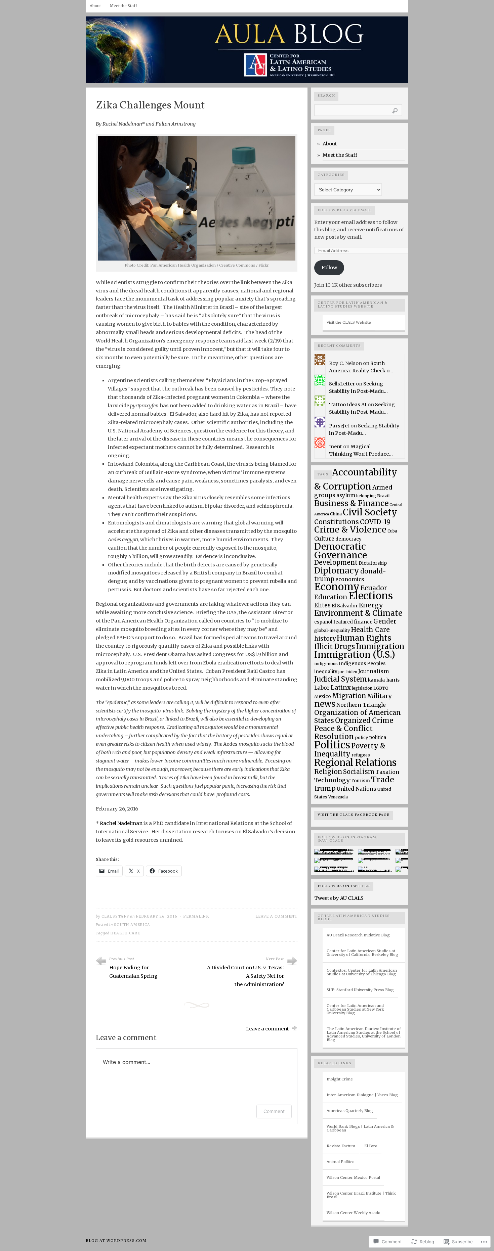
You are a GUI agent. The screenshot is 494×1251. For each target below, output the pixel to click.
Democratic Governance (340, 551)
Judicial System (340, 679)
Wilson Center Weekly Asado (353, 1212)
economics (349, 579)
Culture (324, 538)
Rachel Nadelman (121, 823)
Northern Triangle (361, 705)
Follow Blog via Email (345, 210)
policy (361, 737)
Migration (349, 696)
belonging (366, 495)
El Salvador (345, 606)
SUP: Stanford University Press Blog (360, 989)
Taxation (387, 772)
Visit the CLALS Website (349, 322)
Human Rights (364, 638)
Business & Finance (351, 503)
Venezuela (338, 796)
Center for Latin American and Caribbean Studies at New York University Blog (355, 1009)
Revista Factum (341, 1146)
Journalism (373, 671)
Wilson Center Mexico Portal (353, 1177)
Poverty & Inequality (349, 750)
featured (343, 622)
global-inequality (332, 630)
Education (330, 597)
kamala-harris (384, 680)
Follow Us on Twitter (344, 886)
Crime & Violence (350, 529)
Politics (332, 745)
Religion (328, 772)
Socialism (358, 772)
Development (336, 562)
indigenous (326, 663)
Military (379, 696)
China (336, 513)
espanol (323, 622)
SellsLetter (342, 384)
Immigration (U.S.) (354, 654)
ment (335, 447)
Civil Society (370, 512)
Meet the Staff (123, 5)
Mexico (322, 696)
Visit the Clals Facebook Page (353, 815)
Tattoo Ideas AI (348, 405)
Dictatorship (373, 563)
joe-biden (347, 671)
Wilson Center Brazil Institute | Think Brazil (361, 1195)
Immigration (380, 646)
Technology (331, 780)
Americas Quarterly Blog (350, 1110)
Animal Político (341, 1161)
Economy (337, 587)
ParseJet (339, 426)
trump (325, 788)
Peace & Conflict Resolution (343, 732)
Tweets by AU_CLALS (339, 898)
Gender (385, 621)
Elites (322, 605)
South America (132, 925)
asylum (345, 495)
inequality (325, 671)
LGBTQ (380, 688)
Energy (371, 605)
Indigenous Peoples (362, 663)
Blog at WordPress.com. (117, 1240)
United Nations (356, 789)
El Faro (370, 1146)
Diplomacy (336, 570)
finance (363, 622)
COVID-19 (375, 522)
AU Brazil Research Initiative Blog (358, 935)
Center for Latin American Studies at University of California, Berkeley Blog (362, 952)
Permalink (196, 916)
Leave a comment (276, 916)
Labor (322, 687)
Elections (370, 596)
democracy (348, 539)
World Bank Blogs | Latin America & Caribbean (360, 1128)
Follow (329, 268)
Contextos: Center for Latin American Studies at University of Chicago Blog (362, 972)
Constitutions (336, 522)
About (95, 5)
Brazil (383, 495)
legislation (362, 688)
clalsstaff (115, 916)
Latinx (341, 687)
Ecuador (374, 588)
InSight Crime (340, 1079)
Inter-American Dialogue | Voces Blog (362, 1095)
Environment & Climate (358, 613)
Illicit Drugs (334, 646)
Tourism (360, 781)
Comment (274, 1111)
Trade (382, 779)
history (325, 638)
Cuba (392, 531)
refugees (361, 754)
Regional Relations (355, 762)
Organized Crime (364, 720)
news (324, 704)
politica (377, 737)
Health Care (125, 933)
